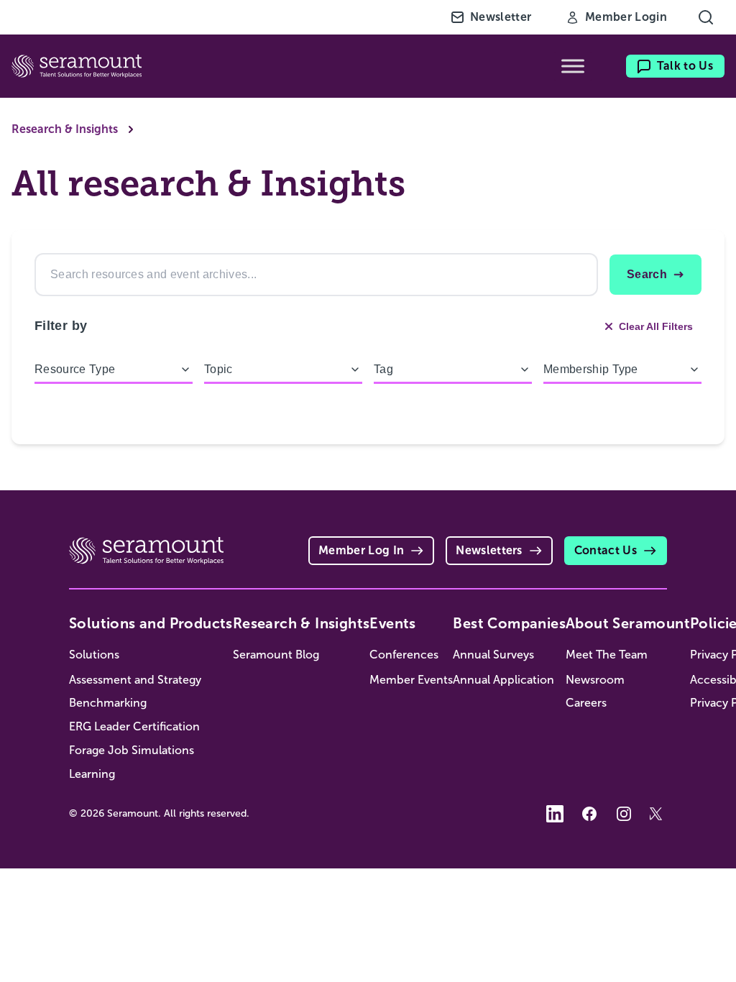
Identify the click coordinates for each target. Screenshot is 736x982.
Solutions (94, 654)
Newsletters (489, 550)
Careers (586, 703)
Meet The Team (607, 654)
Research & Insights (65, 129)
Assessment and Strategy (135, 680)
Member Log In (361, 550)
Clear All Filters (656, 326)
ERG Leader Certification (134, 726)
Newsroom (595, 680)
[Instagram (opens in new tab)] (623, 813)
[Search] (706, 17)
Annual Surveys (493, 654)
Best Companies (509, 623)
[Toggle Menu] (572, 66)
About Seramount (628, 623)
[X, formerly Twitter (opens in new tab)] (658, 813)
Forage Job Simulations (131, 750)
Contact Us (605, 550)
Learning (92, 774)
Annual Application (503, 680)
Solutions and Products (151, 623)
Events (392, 623)
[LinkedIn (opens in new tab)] (555, 813)
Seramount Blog (276, 654)
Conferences (403, 654)
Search (647, 274)
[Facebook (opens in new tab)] (589, 813)
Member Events (411, 680)
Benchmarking (108, 703)
